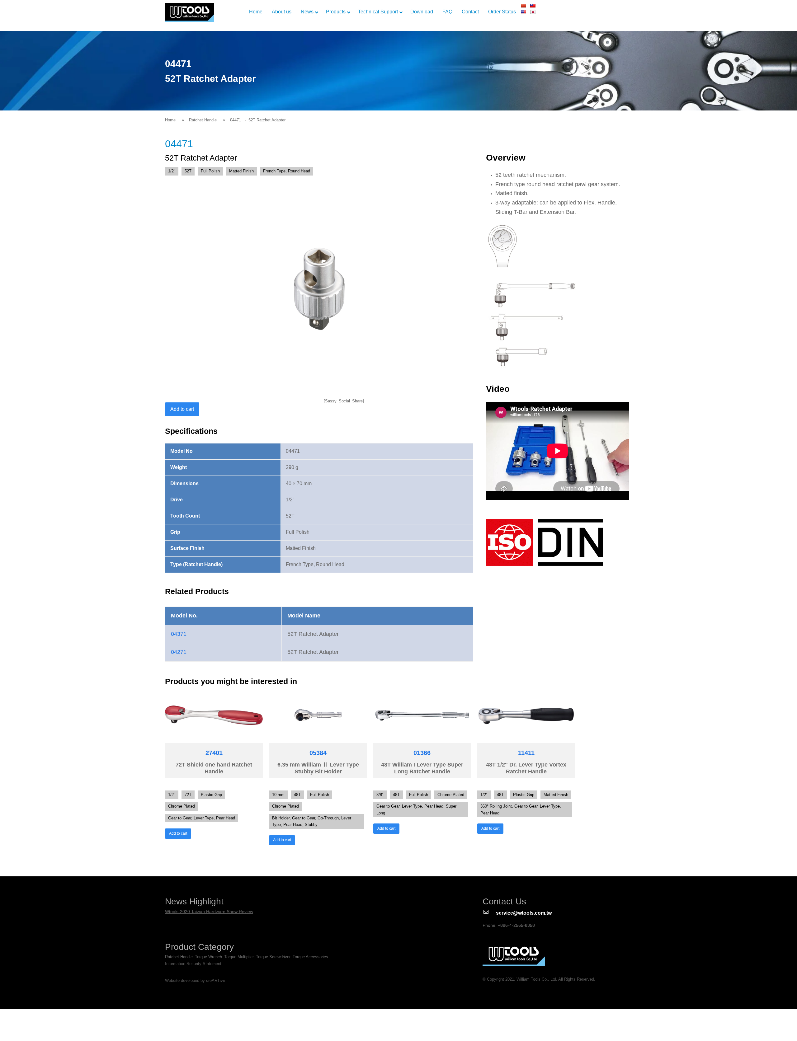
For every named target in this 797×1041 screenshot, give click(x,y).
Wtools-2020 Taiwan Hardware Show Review (209, 911)
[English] (523, 12)
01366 (422, 752)
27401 (214, 752)
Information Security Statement (193, 963)
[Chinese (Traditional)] (532, 5)
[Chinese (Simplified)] (523, 5)
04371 (178, 634)
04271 (178, 652)
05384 (318, 752)
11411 (526, 752)
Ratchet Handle (203, 120)
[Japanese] (532, 12)
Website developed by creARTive (195, 980)
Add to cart (182, 409)
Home (170, 120)
